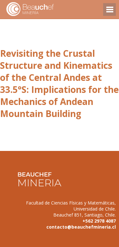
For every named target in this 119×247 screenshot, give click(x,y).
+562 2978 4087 (99, 221)
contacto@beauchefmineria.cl (81, 227)
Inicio (41, 9)
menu (109, 12)
